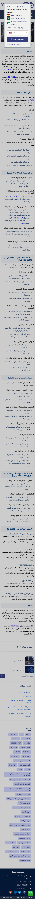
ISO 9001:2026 (25, 692)
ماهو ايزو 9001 (25, 851)
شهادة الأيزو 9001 (24, 838)
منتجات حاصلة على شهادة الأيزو (20, 856)
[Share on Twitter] (17, 647)
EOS (21, 734)
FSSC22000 (26, 738)
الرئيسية (30, 13)
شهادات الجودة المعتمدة (22, 834)
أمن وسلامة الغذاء (24, 765)
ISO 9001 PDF (16, 743)
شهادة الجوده (10, 843)
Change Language (17, 39)
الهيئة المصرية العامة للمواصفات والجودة (20, 789)
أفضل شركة (14, 756)
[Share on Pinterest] (11, 647)
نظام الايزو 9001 (25, 860)
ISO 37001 (7, 69)
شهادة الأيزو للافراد (24, 843)
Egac (28, 734)
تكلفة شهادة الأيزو (24, 803)
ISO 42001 (27, 696)
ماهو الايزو (16, 847)
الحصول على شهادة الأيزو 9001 (20, 780)
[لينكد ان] (15, 892)
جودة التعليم (26, 812)
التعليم (20, 769)
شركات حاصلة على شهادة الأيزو (20, 825)
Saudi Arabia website (18, 18)
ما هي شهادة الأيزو (11, 851)
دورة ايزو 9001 (25, 821)
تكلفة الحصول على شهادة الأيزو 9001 (18, 799)
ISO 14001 (13, 747)
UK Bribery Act (19, 218)
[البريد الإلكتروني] (10, 892)
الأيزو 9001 (12, 765)
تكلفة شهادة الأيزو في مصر (21, 807)
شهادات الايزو (25, 829)
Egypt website (16, 15)
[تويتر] (19, 892)
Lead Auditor (26, 756)
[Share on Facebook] (20, 647)
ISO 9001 (16, 738)
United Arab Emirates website (19, 23)
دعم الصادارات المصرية (22, 816)
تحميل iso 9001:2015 (23, 794)
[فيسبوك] (24, 892)
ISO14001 (26, 752)
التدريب (27, 769)
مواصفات (31, 44)
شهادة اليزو (26, 847)
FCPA (22, 223)
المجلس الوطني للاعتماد (22, 784)
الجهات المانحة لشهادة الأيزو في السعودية (20, 774)
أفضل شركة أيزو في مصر (22, 760)
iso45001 (17, 752)
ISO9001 (27, 743)
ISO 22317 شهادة (18, 661)
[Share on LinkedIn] (14, 647)
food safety (13, 734)
